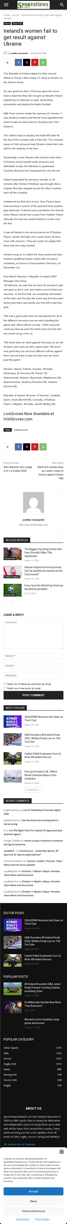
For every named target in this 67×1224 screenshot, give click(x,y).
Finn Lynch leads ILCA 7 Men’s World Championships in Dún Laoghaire (40, 775)
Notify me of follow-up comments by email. (29, 684)
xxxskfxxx (9, 850)
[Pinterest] (34, 62)
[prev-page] (6, 602)
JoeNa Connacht (19, 53)
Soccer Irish (17, 23)
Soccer (15, 15)
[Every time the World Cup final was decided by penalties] (13, 590)
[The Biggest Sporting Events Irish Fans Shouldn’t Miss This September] (13, 554)
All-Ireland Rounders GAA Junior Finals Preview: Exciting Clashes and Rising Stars (42, 987)
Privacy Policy (42, 1219)
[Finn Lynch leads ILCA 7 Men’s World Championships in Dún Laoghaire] (13, 776)
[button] (61, 1152)
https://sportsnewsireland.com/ (33, 525)
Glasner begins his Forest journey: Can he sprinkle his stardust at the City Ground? (43, 571)
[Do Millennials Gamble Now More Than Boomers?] (13, 1007)
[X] (26, 62)
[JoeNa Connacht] (6, 53)
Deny (33, 1201)
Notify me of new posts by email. (24, 688)
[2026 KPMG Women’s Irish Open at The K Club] (13, 721)
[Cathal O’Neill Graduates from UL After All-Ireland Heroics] (13, 758)
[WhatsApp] (43, 62)
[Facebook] (18, 62)
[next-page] (11, 602)
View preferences (33, 1211)
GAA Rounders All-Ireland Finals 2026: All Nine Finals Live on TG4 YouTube (42, 738)
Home (7, 15)
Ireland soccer (21, 429)
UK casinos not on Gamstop (19, 1144)
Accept (33, 1191)
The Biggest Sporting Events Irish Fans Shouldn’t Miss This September (43, 553)
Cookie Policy (23, 1219)
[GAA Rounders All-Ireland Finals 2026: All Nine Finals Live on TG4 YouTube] (13, 739)
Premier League (12, 576)
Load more (32, 789)
